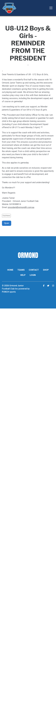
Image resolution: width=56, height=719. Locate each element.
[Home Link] (9, 8)
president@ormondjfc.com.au (21, 207)
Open (6, 223)
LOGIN (33, 275)
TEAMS (21, 270)
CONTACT (34, 270)
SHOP (46, 270)
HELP (23, 275)
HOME (10, 270)
